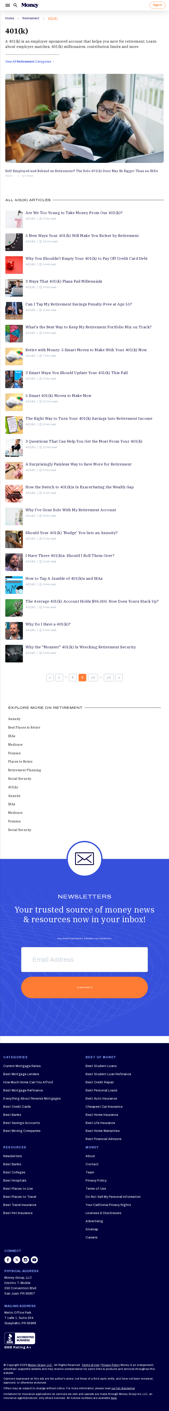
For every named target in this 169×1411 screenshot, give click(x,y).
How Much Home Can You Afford (28, 1082)
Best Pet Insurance (18, 1213)
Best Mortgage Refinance (23, 1090)
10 (93, 677)
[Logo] (29, 5)
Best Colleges (14, 1172)
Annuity (14, 719)
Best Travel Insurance (20, 1205)
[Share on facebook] (7, 1259)
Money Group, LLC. (40, 1365)
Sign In (157, 5)
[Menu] (7, 5)
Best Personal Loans (102, 1090)
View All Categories (28, 61)
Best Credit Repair (100, 1082)
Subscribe (83, 987)
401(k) (53, 18)
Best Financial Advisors (104, 1139)
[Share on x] (16, 1259)
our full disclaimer (123, 1388)
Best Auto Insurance (101, 1098)
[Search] (15, 5)
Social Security (19, 779)
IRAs (11, 736)
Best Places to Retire (24, 727)
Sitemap (92, 1229)
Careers (92, 1237)
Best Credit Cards (17, 1106)
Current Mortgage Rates (22, 1066)
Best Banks (12, 1114)
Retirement (30, 18)
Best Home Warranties (103, 1131)
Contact (92, 1164)
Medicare (15, 745)
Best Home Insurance (102, 1114)
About (90, 1156)
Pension (14, 753)
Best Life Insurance (100, 1123)
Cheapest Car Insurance (104, 1106)
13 (109, 677)
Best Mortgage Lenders (21, 1074)
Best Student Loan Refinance (108, 1074)
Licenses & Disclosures (103, 1213)
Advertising (94, 1221)
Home (9, 18)
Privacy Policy (96, 1180)
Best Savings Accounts (21, 1123)
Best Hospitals (14, 1180)
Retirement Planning (24, 770)
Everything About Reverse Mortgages (32, 1098)
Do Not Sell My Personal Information (113, 1196)
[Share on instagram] (25, 1259)
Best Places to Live (18, 1188)
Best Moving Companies (22, 1131)
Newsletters (12, 1156)
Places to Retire (20, 762)
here (114, 1398)
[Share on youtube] (34, 1259)
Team (90, 1172)
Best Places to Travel (19, 1196)
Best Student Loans (101, 1066)
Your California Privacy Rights (108, 1205)
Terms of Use (96, 1188)
